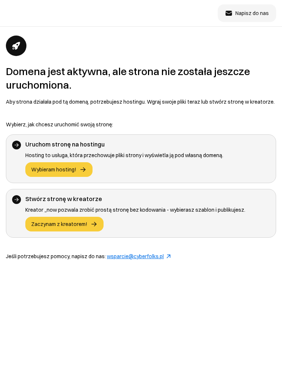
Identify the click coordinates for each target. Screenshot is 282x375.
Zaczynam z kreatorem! (59, 224)
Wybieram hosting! (53, 169)
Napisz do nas (252, 13)
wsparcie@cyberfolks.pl (135, 256)
